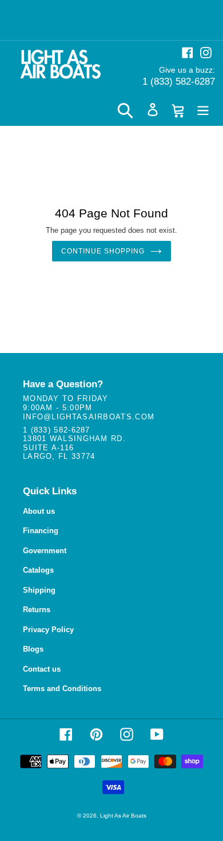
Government (44, 550)
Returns (36, 609)
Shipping (39, 590)
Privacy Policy (48, 629)
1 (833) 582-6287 (178, 81)
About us (39, 511)
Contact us (42, 669)
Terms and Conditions (62, 688)
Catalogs (38, 570)
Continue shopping (102, 251)
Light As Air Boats (123, 815)
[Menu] (203, 109)
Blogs (33, 649)
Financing (40, 530)
